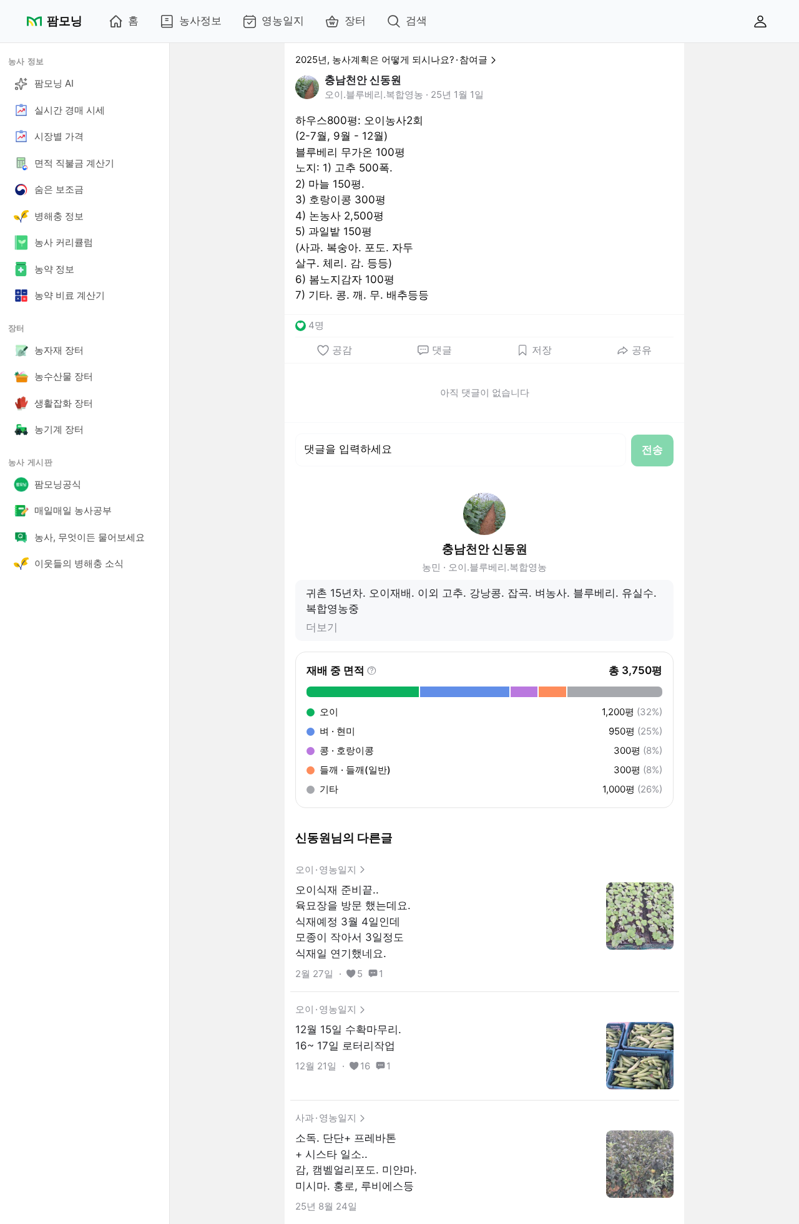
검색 (416, 20)
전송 (652, 449)
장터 (355, 20)
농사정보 (200, 20)
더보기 (322, 627)
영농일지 (283, 20)
